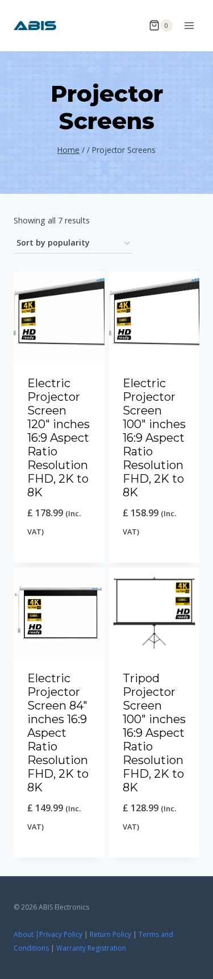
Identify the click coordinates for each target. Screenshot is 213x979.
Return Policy (110, 934)
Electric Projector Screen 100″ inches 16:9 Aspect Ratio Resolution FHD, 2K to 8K (154, 437)
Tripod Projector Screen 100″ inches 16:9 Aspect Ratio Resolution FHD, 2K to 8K (154, 732)
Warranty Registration (91, 948)
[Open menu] (188, 25)
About (24, 934)
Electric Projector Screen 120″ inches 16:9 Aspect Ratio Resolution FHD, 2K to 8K (58, 437)
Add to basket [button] (59, 560)
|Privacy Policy (58, 934)
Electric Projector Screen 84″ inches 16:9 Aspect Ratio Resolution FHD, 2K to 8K (58, 732)
